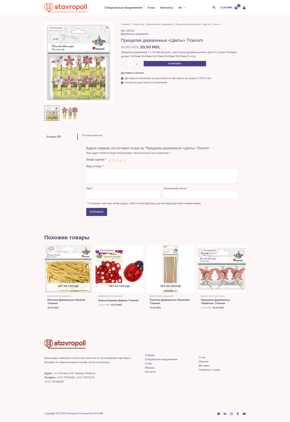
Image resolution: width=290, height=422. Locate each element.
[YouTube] (244, 413)
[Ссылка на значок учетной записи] (244, 7)
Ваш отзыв (95, 166)
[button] (184, 8)
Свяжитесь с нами (209, 369)
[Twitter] (218, 413)
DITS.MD (98, 413)
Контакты (166, 7)
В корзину (174, 63)
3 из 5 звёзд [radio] (117, 160)
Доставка (204, 365)
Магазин (150, 367)
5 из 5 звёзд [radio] (124, 160)
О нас (151, 7)
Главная (125, 24)
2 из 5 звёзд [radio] (113, 160)
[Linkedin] (225, 413)
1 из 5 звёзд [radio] (109, 160)
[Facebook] (237, 413)
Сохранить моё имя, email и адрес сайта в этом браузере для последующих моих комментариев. (145, 203)
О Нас (148, 363)
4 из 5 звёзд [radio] (121, 160)
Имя (89, 188)
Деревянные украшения (160, 24)
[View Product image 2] (69, 113)
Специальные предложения (123, 7)
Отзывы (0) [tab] (53, 136)
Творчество (138, 24)
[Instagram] (231, 413)
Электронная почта (175, 188)
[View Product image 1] (52, 113)
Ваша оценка (96, 160)
